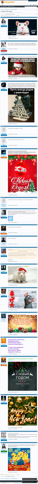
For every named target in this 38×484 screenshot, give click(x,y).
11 (16, 15)
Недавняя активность (11, 6)
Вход (31, 4)
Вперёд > (18, 15)
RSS (37, 481)
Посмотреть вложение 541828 (22, 251)
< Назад (6, 15)
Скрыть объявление (36, 478)
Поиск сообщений (4, 6)
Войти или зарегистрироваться (33, 0)
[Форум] (2, 5)
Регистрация (34, 4)
